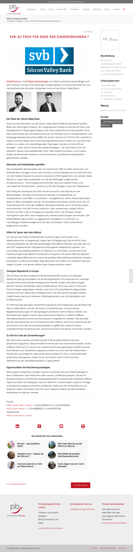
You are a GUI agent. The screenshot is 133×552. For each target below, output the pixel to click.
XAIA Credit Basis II (16, 408)
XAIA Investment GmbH (16, 18)
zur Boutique (80, 485)
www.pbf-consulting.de (50, 528)
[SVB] (49, 62)
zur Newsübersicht (16, 484)
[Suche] (124, 9)
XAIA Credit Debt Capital (19, 405)
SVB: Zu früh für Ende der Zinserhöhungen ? (49, 37)
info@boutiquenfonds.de (83, 509)
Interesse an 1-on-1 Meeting (112, 123)
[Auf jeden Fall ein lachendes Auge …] (131, 276)
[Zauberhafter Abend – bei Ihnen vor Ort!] (2, 276)
